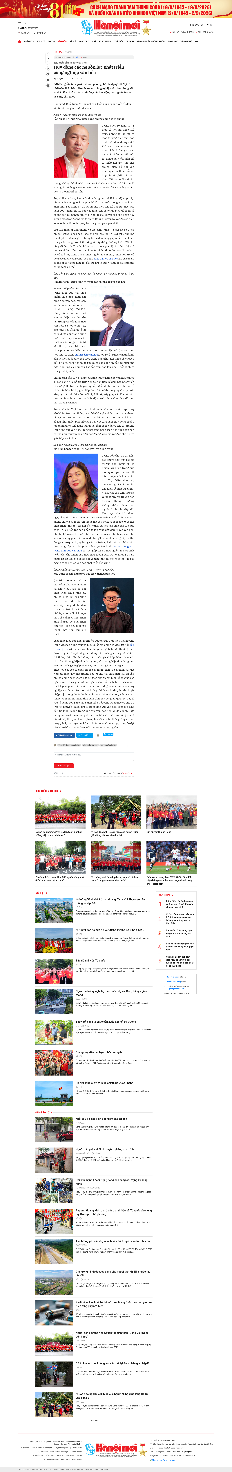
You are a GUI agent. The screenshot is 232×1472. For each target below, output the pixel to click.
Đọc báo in (26, 33)
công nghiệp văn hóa (106, 258)
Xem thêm (94, 1420)
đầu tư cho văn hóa (90, 745)
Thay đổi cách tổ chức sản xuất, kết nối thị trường (106, 1021)
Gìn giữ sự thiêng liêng (158, 832)
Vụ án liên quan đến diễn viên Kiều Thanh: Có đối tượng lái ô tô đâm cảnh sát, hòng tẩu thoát (180, 961)
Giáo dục (84, 41)
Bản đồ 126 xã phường (183, 32)
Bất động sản (82, 1279)
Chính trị (29, 41)
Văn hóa (62, 41)
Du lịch (130, 41)
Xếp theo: (108, 773)
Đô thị (51, 41)
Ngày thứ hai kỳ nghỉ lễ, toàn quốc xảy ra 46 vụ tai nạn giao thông (111, 993)
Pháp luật (81, 1123)
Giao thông (81, 999)
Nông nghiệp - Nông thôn (151, 41)
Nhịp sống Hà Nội (206, 32)
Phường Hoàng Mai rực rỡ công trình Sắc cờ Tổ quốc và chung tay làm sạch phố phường (114, 1212)
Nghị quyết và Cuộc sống (88, 1153)
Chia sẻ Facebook (65, 735)
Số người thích (128, 773)
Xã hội (73, 41)
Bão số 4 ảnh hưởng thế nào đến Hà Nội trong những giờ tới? (180, 946)
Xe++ (78, 1310)
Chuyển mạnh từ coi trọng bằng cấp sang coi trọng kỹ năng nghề (112, 1181)
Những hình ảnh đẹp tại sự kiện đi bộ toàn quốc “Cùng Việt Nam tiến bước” (115, 879)
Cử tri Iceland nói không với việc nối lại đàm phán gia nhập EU (113, 1363)
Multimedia (105, 41)
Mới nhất (41, 33)
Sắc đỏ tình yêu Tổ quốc (90, 960)
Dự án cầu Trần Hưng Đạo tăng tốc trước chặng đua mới (179, 933)
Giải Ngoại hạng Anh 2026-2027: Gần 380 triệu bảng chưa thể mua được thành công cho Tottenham (169, 880)
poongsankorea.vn (176, 989)
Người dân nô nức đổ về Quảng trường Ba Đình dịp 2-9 (111, 930)
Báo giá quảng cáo (184, 1452)
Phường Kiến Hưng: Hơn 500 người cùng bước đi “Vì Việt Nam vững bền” (60, 879)
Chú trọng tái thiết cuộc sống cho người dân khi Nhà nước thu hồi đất (113, 1273)
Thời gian (116, 773)
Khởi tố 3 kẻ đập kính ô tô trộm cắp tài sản (101, 1118)
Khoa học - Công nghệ (180, 41)
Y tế (94, 41)
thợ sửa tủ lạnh (172, 977)
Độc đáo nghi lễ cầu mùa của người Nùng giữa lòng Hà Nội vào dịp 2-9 (115, 834)
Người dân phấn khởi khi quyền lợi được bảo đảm (105, 1149)
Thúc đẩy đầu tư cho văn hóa (69, 745)
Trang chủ (58, 52)
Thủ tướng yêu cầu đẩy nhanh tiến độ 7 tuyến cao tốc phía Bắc (113, 1241)
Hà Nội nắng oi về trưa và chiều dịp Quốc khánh (104, 1083)
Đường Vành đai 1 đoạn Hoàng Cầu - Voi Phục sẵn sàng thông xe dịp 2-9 (111, 901)
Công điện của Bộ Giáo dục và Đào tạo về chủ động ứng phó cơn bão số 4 (180, 904)
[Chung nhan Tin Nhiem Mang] (163, 1460)
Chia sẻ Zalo (86, 735)
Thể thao (80, 1341)
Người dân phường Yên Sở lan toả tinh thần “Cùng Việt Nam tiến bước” (58, 834)
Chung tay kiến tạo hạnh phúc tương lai (99, 1052)
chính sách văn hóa (86, 354)
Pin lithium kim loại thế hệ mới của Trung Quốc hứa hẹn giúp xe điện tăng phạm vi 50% (114, 1304)
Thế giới (118, 41)
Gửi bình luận (63, 766)
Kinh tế (41, 41)
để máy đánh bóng (174, 982)
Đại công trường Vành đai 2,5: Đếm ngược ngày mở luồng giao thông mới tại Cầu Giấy (180, 919)
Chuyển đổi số (82, 1026)
